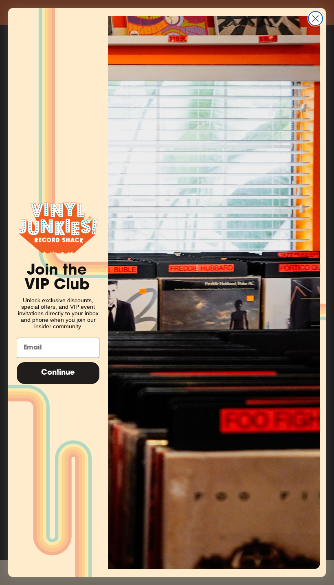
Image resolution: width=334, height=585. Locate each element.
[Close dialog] (315, 18)
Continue (58, 373)
